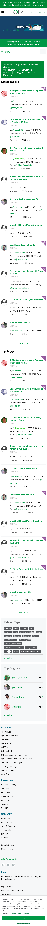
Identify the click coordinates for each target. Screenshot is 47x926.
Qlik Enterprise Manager (11, 762)
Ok (23, 918)
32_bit (16, 651)
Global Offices (7, 845)
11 (10, 651)
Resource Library (8, 785)
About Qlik (5, 818)
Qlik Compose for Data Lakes (14, 755)
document (27, 636)
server (16, 628)
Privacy (4, 834)
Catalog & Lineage (9, 766)
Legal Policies (7, 886)
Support (4, 808)
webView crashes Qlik (20, 322)
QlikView (23, 27)
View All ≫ (24, 343)
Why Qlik (5, 774)
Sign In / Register (38, 12)
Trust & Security (8, 826)
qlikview (7, 628)
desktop (17, 636)
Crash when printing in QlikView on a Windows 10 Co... (26, 120)
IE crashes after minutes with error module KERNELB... (26, 178)
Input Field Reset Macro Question (26, 225)
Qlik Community (9, 859)
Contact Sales (7, 849)
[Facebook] (13, 865)
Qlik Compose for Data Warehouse (16, 759)
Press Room (6, 822)
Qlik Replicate (7, 751)
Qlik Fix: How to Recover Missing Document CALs (26, 149)
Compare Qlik (7, 796)
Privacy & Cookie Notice (12, 890)
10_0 (6, 651)
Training (4, 804)
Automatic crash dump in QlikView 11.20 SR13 (26, 272)
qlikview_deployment (12, 644)
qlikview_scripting (27, 632)
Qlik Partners (6, 788)
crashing (7, 636)
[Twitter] (3, 865)
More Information (23, 923)
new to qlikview (10, 640)
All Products (6, 732)
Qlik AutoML (6, 743)
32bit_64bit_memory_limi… (31, 651)
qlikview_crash (25, 640)
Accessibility (6, 830)
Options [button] (43, 51)
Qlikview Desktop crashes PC (24, 199)
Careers (4, 837)
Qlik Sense (5, 739)
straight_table (31, 647)
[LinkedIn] (8, 865)
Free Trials (5, 792)
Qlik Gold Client (7, 770)
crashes (24, 628)
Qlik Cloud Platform (9, 735)
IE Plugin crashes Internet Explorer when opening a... (26, 92)
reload (38, 632)
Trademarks (6, 894)
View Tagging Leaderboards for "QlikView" (23, 667)
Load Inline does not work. (22, 245)
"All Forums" (9, 70)
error (32, 628)
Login (33, 2)
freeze (35, 636)
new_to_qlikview (10, 632)
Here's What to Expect (28, 44)
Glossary (5, 800)
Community (24, 70)
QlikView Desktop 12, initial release (26, 300)
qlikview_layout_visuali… (13, 647)
